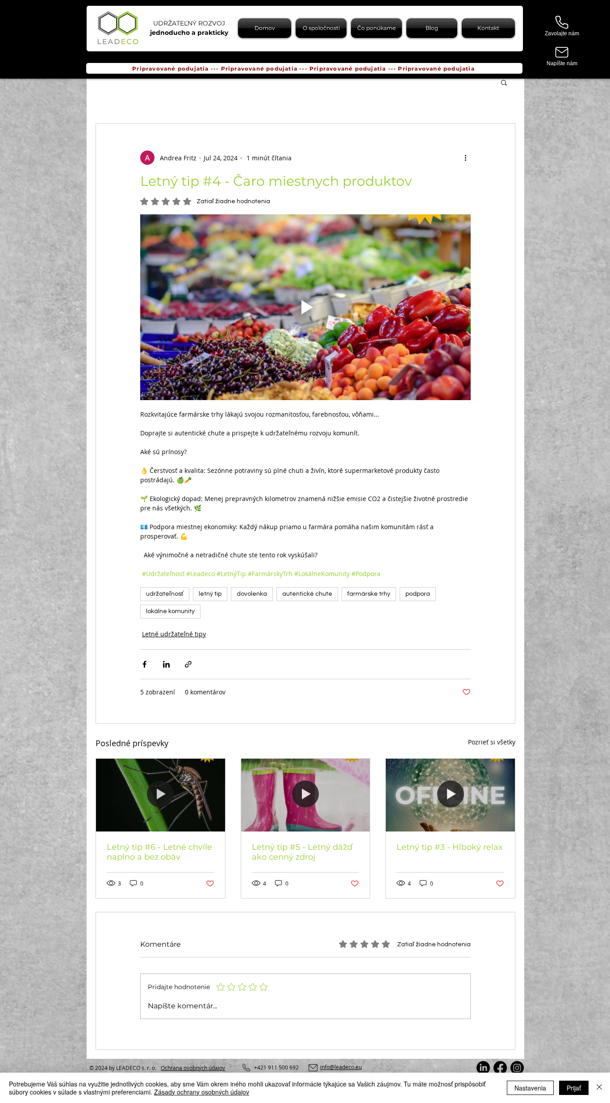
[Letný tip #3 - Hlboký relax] (450, 795)
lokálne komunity (170, 611)
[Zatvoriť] (599, 1088)
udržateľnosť (165, 594)
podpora (417, 594)
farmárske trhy (368, 594)
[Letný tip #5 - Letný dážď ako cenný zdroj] (305, 795)
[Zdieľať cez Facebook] (144, 664)
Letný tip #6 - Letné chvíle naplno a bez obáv (159, 852)
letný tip (210, 594)
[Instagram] (517, 1067)
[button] (504, 82)
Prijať (574, 1087)
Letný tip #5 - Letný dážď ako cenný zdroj (302, 852)
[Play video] (305, 307)
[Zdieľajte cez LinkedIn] (166, 664)
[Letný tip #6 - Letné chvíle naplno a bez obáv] (160, 795)
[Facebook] (500, 1067)
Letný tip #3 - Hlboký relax (450, 847)
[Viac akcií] (465, 157)
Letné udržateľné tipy (174, 634)
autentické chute (307, 594)
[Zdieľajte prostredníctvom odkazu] (188, 664)
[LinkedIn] (483, 1067)
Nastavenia (530, 1087)
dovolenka (252, 594)
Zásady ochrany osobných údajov (201, 1091)
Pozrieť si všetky (491, 742)
